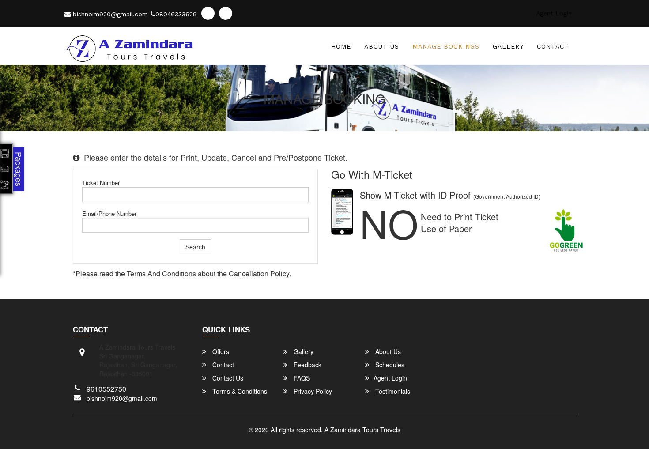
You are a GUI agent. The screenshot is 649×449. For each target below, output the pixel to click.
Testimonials (392, 391)
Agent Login (554, 13)
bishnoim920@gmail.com (109, 14)
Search (195, 246)
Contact (553, 46)
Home (341, 46)
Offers (220, 351)
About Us (381, 46)
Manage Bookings (445, 46)
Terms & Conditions (239, 391)
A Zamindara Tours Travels (362, 429)
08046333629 (176, 14)
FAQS (301, 378)
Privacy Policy (312, 391)
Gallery (508, 46)
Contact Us (227, 378)
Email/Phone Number (109, 214)
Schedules (389, 364)
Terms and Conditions (161, 273)
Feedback (306, 364)
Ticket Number (101, 183)
